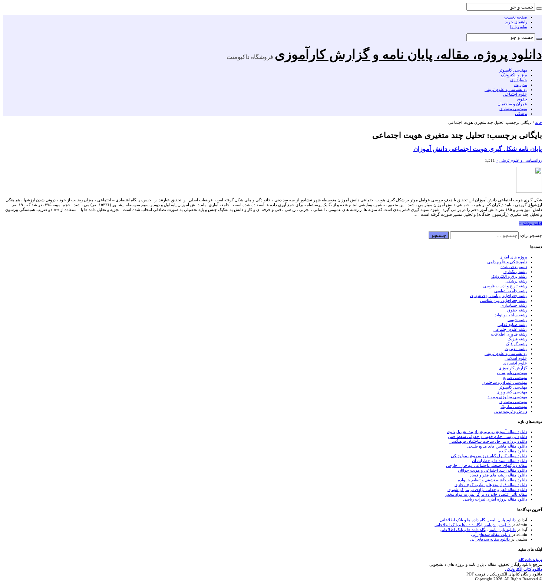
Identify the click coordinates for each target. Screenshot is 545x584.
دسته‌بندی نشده (514, 266)
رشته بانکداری (515, 271)
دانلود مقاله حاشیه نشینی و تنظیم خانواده (492, 480)
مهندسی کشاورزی (511, 392)
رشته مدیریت (516, 348)
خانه (538, 122)
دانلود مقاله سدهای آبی (491, 534)
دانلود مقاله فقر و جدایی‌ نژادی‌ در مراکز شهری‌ (487, 489)
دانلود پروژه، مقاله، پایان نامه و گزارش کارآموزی (408, 54)
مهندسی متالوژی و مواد (507, 397)
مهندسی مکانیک (514, 406)
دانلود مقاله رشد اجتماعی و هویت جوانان (492, 470)
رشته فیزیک (517, 339)
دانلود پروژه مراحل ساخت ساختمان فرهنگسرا (488, 441)
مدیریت (520, 84)
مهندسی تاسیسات (512, 372)
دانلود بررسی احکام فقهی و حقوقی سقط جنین (487, 436)
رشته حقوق (517, 310)
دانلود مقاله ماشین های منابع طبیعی (497, 446)
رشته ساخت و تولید (511, 315)
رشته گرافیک (516, 344)
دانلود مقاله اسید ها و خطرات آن (499, 460)
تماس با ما (518, 26)
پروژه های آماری (513, 257)
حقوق (522, 99)
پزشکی (521, 113)
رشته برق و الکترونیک (509, 276)
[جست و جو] (539, 8)
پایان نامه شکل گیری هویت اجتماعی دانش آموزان (477, 148)
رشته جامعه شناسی (510, 290)
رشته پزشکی (516, 281)
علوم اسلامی (516, 358)
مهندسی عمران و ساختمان (504, 382)
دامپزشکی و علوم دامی (507, 262)
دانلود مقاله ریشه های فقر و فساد (498, 475)
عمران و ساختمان (512, 104)
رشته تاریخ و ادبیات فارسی (505, 286)
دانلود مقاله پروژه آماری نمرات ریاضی (495, 499)
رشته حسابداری (514, 305)
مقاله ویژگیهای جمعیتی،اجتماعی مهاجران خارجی (486, 465)
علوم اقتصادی (515, 363)
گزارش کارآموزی (513, 368)
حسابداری (518, 79)
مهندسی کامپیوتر (513, 70)
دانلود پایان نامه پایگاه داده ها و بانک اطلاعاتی (478, 520)
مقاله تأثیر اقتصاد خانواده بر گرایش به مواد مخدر (486, 494)
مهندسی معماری (513, 108)
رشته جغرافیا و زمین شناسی (503, 300)
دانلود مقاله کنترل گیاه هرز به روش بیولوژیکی (489, 455)
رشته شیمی (517, 319)
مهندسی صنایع (515, 377)
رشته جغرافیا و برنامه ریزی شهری (498, 295)
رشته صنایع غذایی (512, 324)
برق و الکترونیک (514, 75)
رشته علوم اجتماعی (510, 329)
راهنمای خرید (516, 22)
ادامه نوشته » (530, 223)
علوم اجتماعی (515, 94)
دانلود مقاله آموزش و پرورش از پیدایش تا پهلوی (487, 431)
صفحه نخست (515, 17)
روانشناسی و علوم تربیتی (506, 89)
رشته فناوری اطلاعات (509, 334)
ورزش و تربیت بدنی (510, 411)
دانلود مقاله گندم (513, 451)
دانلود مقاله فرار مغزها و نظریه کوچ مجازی (491, 484)
